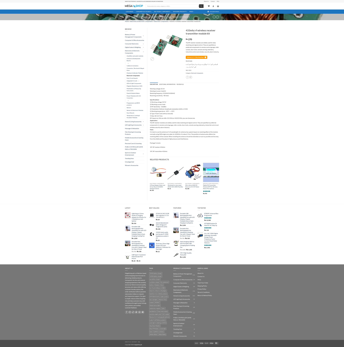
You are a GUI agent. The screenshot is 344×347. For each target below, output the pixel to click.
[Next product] (214, 17)
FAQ (218, 1)
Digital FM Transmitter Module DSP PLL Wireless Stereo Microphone (210, 186)
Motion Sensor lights (155, 305)
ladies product (164, 296)
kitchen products (163, 294)
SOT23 (164, 323)
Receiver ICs (153, 317)
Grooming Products (179, 11)
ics (156, 294)
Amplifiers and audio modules (135, 56)
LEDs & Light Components (134, 83)
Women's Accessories (131, 165)
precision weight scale (155, 314)
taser (151, 331)
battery (152, 285)
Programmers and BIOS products (133, 104)
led (150, 299)
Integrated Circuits (132, 81)
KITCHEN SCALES (154, 296)
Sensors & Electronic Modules (135, 110)
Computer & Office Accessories (134, 40)
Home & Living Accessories (133, 121)
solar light (152, 323)
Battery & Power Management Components (133, 36)
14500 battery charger (156, 276)
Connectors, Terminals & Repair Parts (135, 69)
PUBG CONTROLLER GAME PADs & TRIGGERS (134, 148)
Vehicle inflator (153, 334)
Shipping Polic (202, 286)
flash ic (157, 291)
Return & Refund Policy (205, 295)
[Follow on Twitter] (136, 312)
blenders (157, 285)
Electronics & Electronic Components (149, 17)
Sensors (129, 107)
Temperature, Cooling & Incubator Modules (133, 116)
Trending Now (129, 158)
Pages (191, 11)
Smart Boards (130, 113)
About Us (206, 1)
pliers (163, 308)
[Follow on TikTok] (133, 312)
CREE (163, 288)
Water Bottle (162, 334)
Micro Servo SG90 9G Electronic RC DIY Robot (192, 186)
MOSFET (157, 302)
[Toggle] (143, 36)
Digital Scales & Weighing (133, 47)
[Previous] (150, 180)
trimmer (162, 331)
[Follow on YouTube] (142, 312)
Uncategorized (129, 162)
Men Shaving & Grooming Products (133, 133)
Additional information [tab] (167, 84)
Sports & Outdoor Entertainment (130, 154)
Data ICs (152, 291)
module (151, 302)
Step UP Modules (154, 328)
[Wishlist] (209, 6)
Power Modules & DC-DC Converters (134, 97)
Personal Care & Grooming (133, 143)
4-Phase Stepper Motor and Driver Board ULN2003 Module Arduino (157, 186)
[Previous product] (217, 17)
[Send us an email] (139, 312)
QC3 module (166, 314)
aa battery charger (154, 282)
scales (151, 320)
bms (162, 285)
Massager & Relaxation (132, 128)
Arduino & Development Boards (133, 59)
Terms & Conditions (204, 292)
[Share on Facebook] (187, 77)
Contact (213, 1)
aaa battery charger (155, 279)
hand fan (152, 294)
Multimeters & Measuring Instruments (134, 89)
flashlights (163, 291)
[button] (213, 6)
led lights (155, 299)
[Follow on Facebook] (126, 312)
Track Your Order (203, 283)
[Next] (219, 180)
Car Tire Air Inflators (155, 288)
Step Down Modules (155, 326)
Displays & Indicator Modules (135, 73)
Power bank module (162, 311)
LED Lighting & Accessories (133, 125)
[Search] (201, 6)
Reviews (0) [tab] (180, 84)
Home (127, 17)
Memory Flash (162, 299)
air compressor (165, 282)
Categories (129, 11)
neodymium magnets (155, 308)
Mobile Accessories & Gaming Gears (134, 139)
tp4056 (156, 331)
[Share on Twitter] (190, 77)
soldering (158, 323)
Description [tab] (154, 84)
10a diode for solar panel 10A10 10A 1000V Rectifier (175, 186)
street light (163, 328)
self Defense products (160, 320)
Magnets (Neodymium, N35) (134, 86)
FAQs (199, 279)
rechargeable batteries (163, 317)
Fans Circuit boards (132, 78)
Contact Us (201, 276)
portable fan (153, 311)
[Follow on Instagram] (129, 312)
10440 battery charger (156, 273)
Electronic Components (162, 11)
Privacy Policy (202, 289)
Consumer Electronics (143, 11)
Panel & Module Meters (133, 93)
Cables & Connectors (132, 65)
